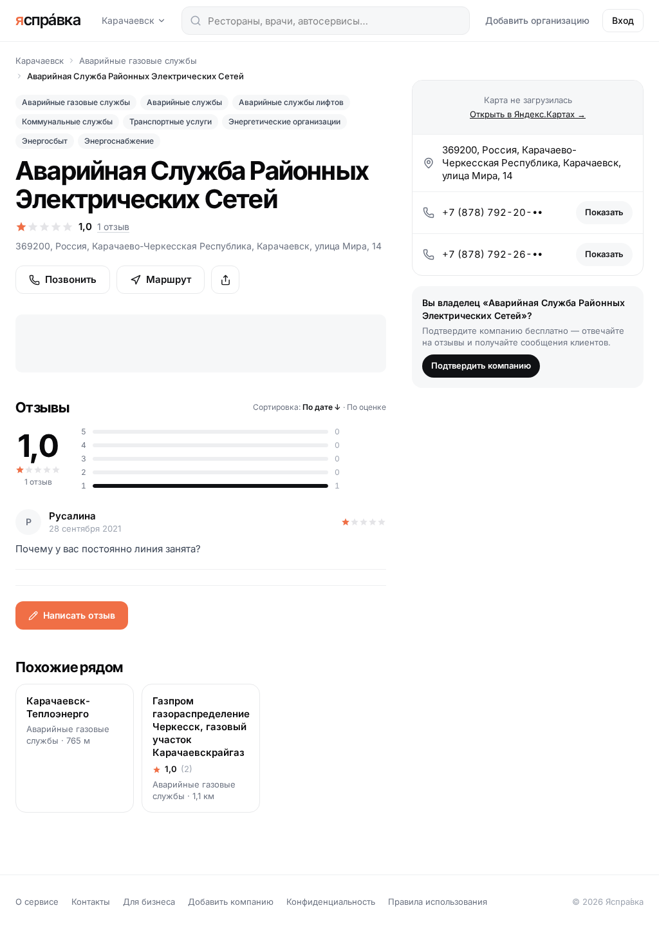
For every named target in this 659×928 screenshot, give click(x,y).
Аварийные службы (184, 102)
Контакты (90, 901)
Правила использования (437, 901)
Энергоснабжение (119, 141)
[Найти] (195, 20)
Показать (604, 212)
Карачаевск (128, 20)
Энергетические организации (284, 121)
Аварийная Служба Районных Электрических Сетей (135, 76)
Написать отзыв (79, 615)
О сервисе (37, 901)
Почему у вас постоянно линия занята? (108, 549)
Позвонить (71, 279)
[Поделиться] (225, 280)
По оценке (366, 407)
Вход (623, 20)
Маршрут (168, 279)
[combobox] (325, 20)
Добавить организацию (537, 20)
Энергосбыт (45, 141)
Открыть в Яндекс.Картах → (528, 114)
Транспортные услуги (170, 121)
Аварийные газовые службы (138, 60)
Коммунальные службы (67, 121)
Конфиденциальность (330, 901)
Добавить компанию (231, 901)
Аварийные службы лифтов (291, 102)
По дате (321, 407)
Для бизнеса (149, 901)
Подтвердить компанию (481, 365)
